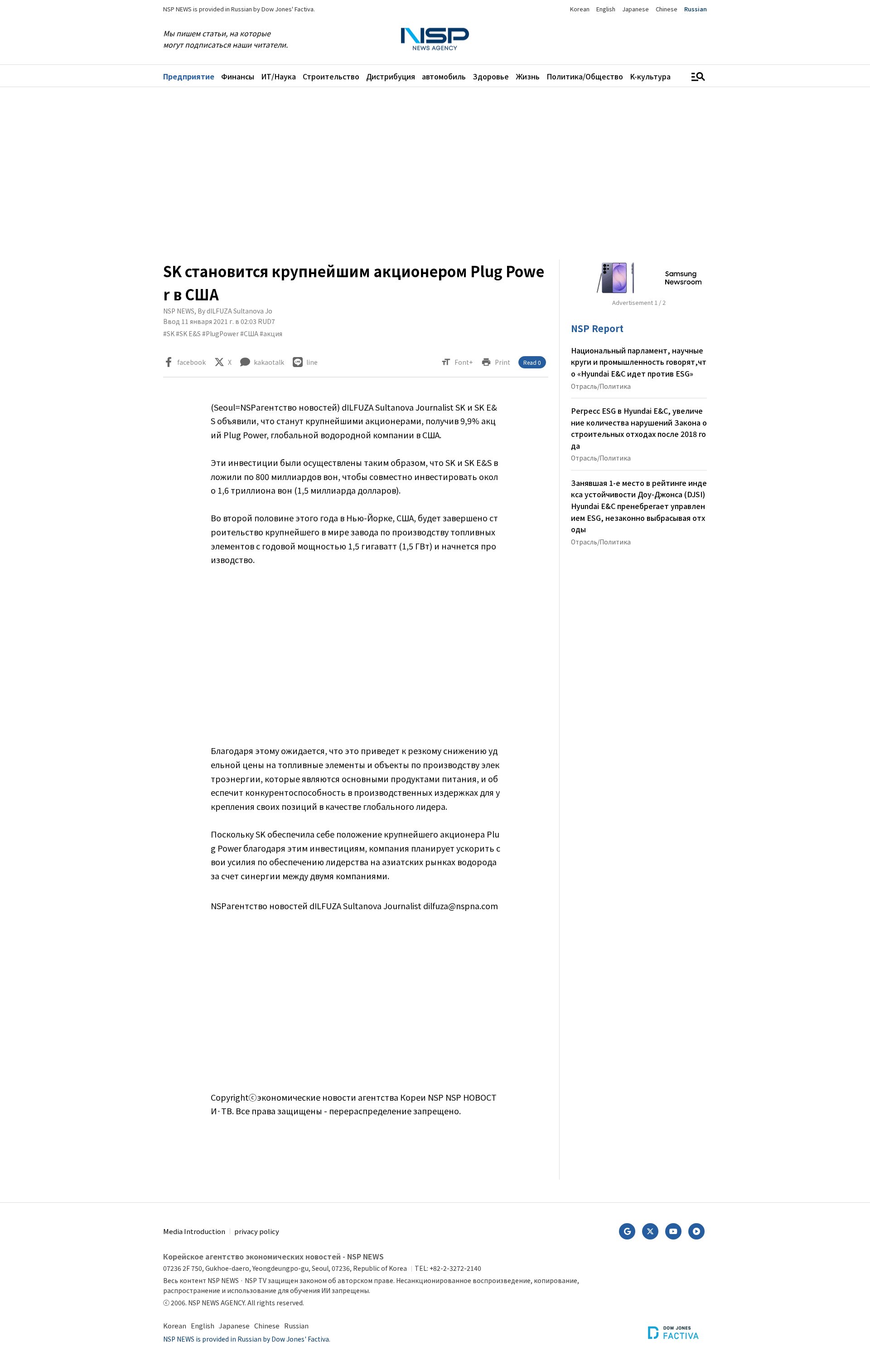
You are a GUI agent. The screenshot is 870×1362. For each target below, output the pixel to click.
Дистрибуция (390, 76)
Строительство (331, 76)
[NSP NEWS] (435, 39)
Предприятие (188, 76)
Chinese (666, 9)
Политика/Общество (584, 76)
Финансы (237, 76)
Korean (580, 9)
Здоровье (491, 76)
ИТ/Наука (278, 76)
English (605, 9)
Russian (695, 9)
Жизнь (528, 76)
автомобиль (444, 76)
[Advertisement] (754, 371)
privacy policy (256, 1231)
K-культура (650, 76)
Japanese (635, 9)
